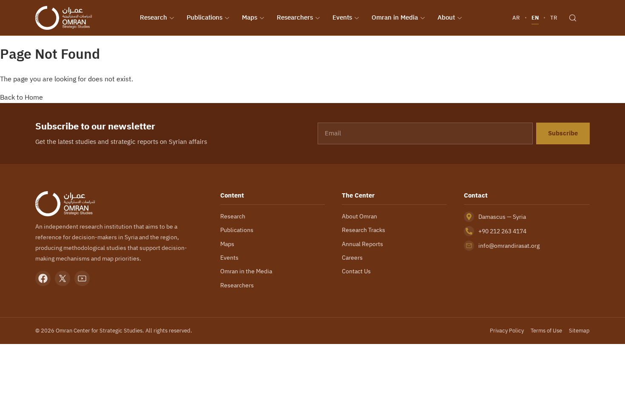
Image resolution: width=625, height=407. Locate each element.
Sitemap (579, 330)
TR (553, 18)
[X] (62, 278)
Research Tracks (363, 230)
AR (516, 18)
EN (535, 18)
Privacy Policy (507, 330)
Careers (352, 257)
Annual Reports (362, 244)
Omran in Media (395, 17)
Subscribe (563, 133)
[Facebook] (43, 278)
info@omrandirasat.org (509, 245)
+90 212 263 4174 (502, 231)
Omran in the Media (246, 271)
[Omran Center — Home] (63, 18)
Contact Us (356, 271)
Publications (204, 17)
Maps (249, 17)
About (446, 17)
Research (153, 17)
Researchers (295, 17)
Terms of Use (546, 330)
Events (342, 17)
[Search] (573, 18)
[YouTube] (82, 278)
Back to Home (21, 97)
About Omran (359, 216)
